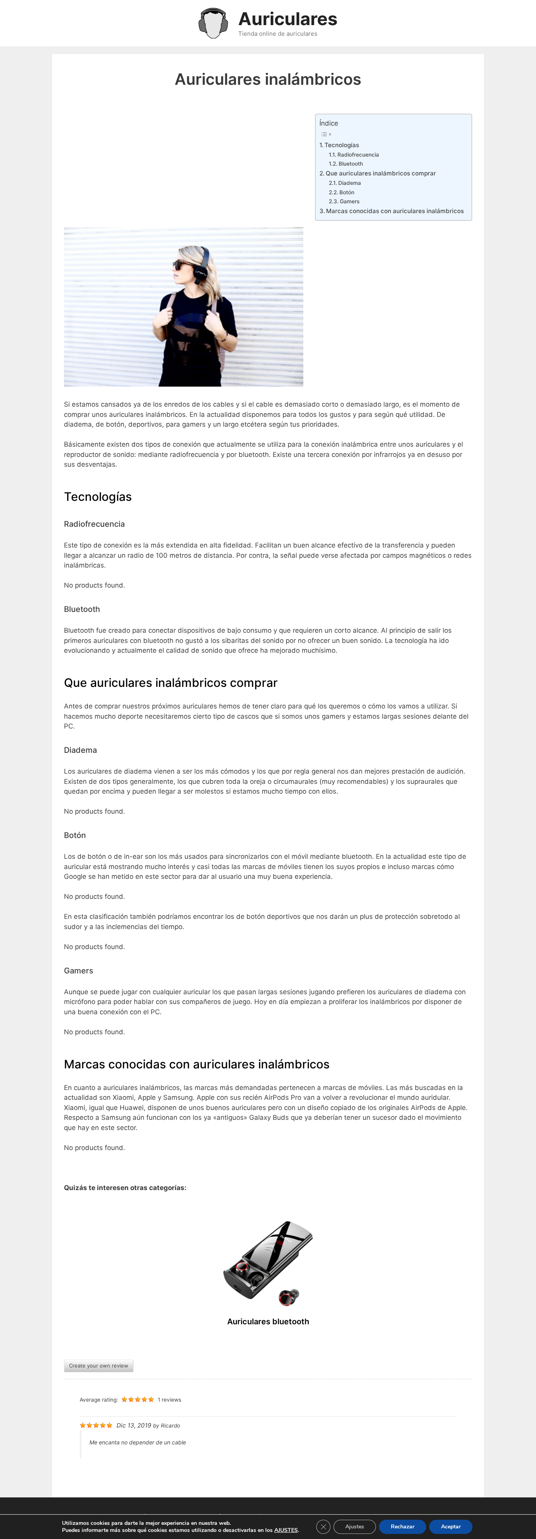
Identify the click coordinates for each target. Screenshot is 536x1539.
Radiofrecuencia (358, 155)
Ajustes (354, 1526)
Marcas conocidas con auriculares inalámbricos (395, 211)
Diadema (349, 183)
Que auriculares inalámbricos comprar (381, 173)
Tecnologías (342, 145)
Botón (346, 192)
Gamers (349, 201)
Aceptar (451, 1526)
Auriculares (287, 18)
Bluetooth (351, 164)
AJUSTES (286, 1530)
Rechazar (402, 1526)
